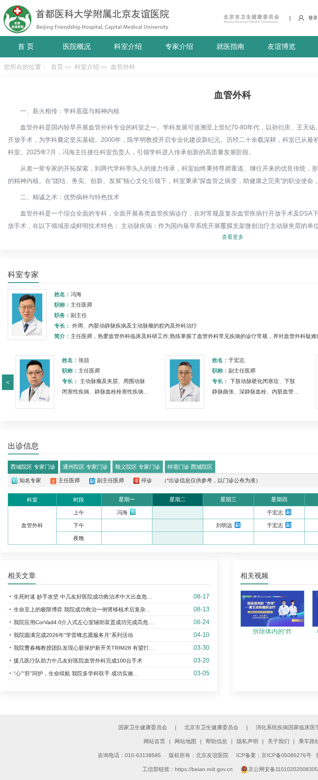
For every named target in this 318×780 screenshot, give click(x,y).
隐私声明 (247, 741)
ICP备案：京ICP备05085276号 (273, 755)
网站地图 (185, 741)
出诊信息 (23, 446)
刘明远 (224, 525)
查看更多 (233, 237)
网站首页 (154, 741)
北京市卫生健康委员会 (211, 727)
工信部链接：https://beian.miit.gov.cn (188, 769)
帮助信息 (216, 741)
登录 (313, 18)
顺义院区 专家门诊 (137, 467)
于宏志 (236, 360)
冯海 (76, 294)
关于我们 (278, 741)
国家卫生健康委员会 (142, 727)
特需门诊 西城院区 (190, 467)
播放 (273, 613)
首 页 (26, 46)
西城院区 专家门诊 (32, 467)
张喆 (83, 360)
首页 (57, 67)
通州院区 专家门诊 (85, 467)
